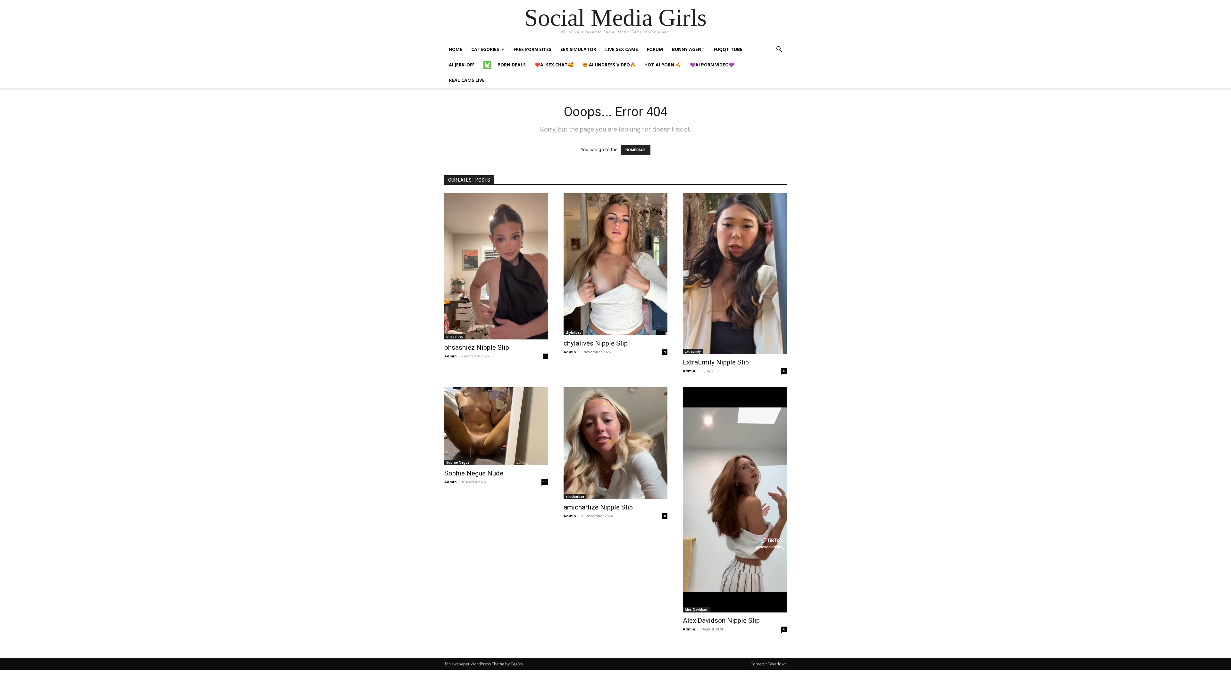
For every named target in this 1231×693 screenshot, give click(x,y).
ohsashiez (455, 336)
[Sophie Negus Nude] (496, 426)
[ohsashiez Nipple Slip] (496, 266)
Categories (485, 49)
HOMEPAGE (635, 150)
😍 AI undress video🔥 (608, 65)
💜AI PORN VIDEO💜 (712, 65)
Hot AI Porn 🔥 (662, 65)
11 (545, 482)
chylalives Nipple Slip (596, 343)
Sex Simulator (578, 49)
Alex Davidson (696, 609)
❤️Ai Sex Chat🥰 (554, 65)
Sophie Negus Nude (473, 473)
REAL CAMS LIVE (467, 80)
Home (455, 49)
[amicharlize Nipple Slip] (615, 443)
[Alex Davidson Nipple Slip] (735, 499)
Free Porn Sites (532, 49)
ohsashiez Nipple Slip (476, 347)
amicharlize (574, 496)
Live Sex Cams (621, 49)
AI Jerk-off (461, 65)
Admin (450, 356)
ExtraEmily (693, 351)
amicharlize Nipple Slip (598, 507)
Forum (655, 49)
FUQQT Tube (728, 49)
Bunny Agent (688, 49)
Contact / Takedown (768, 664)
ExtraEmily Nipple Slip (716, 362)
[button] (779, 50)
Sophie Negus (458, 462)
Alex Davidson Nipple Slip (721, 620)
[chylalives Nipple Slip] (615, 264)
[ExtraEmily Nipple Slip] (735, 273)
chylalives (573, 332)
